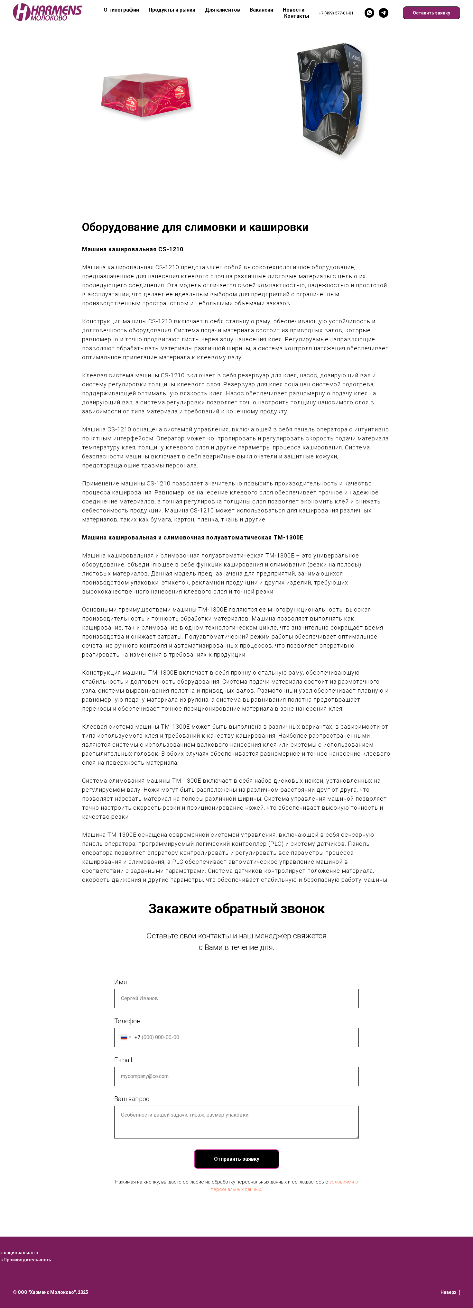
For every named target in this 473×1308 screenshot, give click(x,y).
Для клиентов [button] (222, 10)
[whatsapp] (369, 13)
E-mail (123, 1060)
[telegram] (383, 13)
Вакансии (261, 10)
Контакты (296, 16)
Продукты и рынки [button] (172, 10)
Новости (293, 10)
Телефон (127, 1021)
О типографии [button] (121, 10)
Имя (120, 982)
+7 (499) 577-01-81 (336, 13)
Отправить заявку (236, 1159)
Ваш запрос (131, 1099)
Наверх (448, 1292)
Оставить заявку (431, 12)
